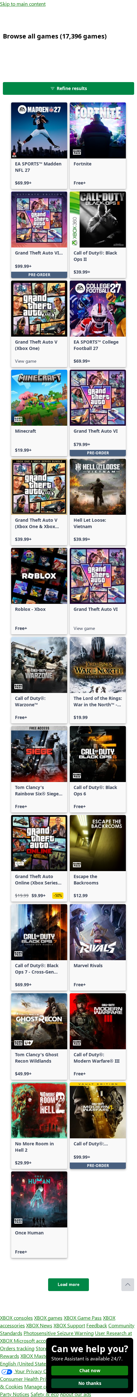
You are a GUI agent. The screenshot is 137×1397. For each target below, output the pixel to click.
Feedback (96, 1325)
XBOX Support (69, 1325)
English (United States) (25, 1363)
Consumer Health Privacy (28, 1378)
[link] (39, 145)
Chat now (89, 1370)
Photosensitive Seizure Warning (59, 1333)
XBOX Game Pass (83, 1317)
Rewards (9, 1355)
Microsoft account (33, 1340)
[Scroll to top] (127, 1284)
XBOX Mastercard (39, 1355)
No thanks (89, 1383)
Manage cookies (42, 1386)
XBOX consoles (16, 1317)
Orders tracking (17, 1348)
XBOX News (39, 1325)
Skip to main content (23, 3)
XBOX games (48, 1317)
